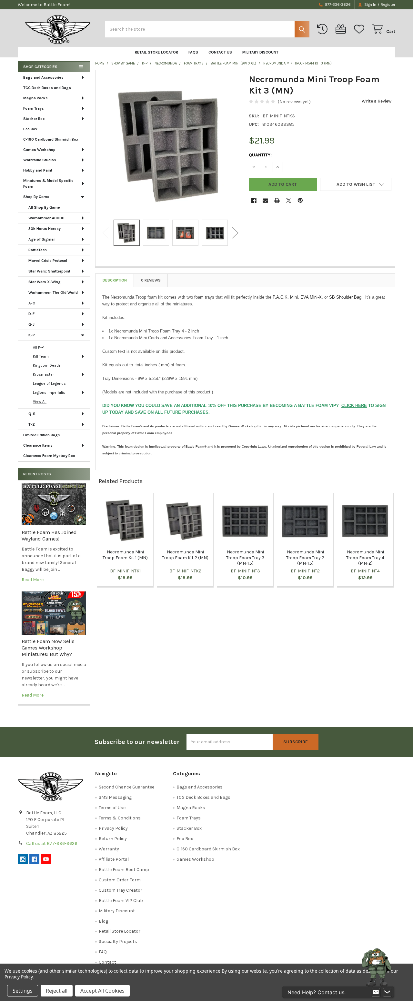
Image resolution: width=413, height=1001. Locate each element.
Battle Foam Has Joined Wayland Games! (49, 535)
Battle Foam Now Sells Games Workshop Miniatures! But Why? (48, 647)
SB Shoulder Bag (345, 297)
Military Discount (260, 52)
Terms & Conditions (120, 818)
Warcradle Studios (39, 160)
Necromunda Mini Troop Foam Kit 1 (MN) (125, 554)
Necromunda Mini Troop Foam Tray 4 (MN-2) (365, 557)
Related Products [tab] (121, 481)
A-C (31, 303)
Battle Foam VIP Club (121, 900)
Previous (105, 233)
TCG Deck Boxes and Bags (47, 87)
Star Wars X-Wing (44, 282)
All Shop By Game (44, 207)
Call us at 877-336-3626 (51, 843)
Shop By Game (36, 196)
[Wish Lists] (360, 29)
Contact (107, 962)
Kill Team (41, 356)
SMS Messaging (115, 797)
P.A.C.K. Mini (285, 297)
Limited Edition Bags (41, 435)
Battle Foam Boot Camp (124, 869)
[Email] (265, 200)
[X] (289, 200)
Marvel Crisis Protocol (47, 260)
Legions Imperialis (49, 392)
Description (115, 280)
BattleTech (37, 250)
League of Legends (49, 383)
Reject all (56, 990)
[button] (355, 184)
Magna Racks (35, 98)
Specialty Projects (118, 941)
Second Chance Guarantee (126, 787)
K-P (31, 335)
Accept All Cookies (102, 990)
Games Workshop (39, 149)
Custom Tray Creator (120, 890)
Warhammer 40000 (46, 218)
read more (33, 579)
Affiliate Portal (114, 859)
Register (388, 4)
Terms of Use (112, 807)
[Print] (277, 200)
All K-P (38, 347)
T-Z (31, 424)
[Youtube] (46, 859)
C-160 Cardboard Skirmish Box (50, 139)
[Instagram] (23, 859)
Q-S (31, 413)
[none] (170, 145)
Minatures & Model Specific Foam (48, 183)
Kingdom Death (46, 365)
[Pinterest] (300, 200)
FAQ (103, 952)
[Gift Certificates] (342, 29)
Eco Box (30, 129)
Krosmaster (43, 374)
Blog (103, 921)
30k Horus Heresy (44, 228)
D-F (31, 314)
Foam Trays (33, 108)
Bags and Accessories (43, 77)
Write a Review (376, 101)
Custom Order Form (120, 880)
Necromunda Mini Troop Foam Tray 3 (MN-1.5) (245, 557)
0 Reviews (151, 280)
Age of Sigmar (41, 239)
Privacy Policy (113, 828)
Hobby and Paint (37, 170)
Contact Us (220, 52)
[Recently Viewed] (323, 29)
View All (39, 401)
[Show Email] (376, 992)
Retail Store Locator (156, 52)
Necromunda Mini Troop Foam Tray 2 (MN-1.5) (305, 557)
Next (235, 233)
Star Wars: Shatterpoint (49, 271)
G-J (31, 324)
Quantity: (260, 155)
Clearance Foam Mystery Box (49, 455)
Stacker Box (34, 118)
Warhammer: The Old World (53, 292)
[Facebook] (254, 200)
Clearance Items (38, 445)
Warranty (109, 849)
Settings (23, 990)
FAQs (193, 52)
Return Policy (113, 838)
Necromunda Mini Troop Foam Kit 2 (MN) (185, 554)
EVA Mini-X (311, 297)
